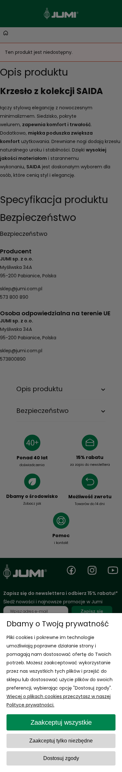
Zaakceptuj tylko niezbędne (61, 740)
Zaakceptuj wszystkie (61, 722)
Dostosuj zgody (61, 758)
